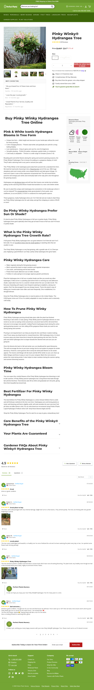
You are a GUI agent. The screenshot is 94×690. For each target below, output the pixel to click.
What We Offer (51, 665)
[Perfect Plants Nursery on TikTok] (9, 677)
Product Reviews (52, 662)
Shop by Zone (32, 670)
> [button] (57, 634)
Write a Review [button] (86, 463)
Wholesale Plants (33, 668)
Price (54, 48)
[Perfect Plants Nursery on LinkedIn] (13, 677)
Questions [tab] (17, 473)
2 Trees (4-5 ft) (65, 57)
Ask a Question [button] (70, 463)
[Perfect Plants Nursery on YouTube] (16, 673)
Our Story (50, 659)
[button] (88, 495)
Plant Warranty (45, 686)
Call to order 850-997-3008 (81, 11)
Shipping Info (31, 662)
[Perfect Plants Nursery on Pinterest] (23, 673)
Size (53, 54)
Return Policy (64, 686)
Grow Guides (32, 676)
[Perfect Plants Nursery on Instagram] (9, 673)
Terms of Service (35, 686)
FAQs (29, 665)
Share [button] (5, 495)
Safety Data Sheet (75, 686)
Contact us (31, 659)
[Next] (45, 74)
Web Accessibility (33, 673)
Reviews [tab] (4, 473)
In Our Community (52, 668)
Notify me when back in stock (82, 65)
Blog (48, 670)
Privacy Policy (55, 686)
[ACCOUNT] (86, 6)
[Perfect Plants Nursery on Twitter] (19, 673)
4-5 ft (55, 57)
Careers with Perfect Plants (55, 676)
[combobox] (37, 6)
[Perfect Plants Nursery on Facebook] (13, 673)
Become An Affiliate (53, 673)
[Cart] (89, 6)
